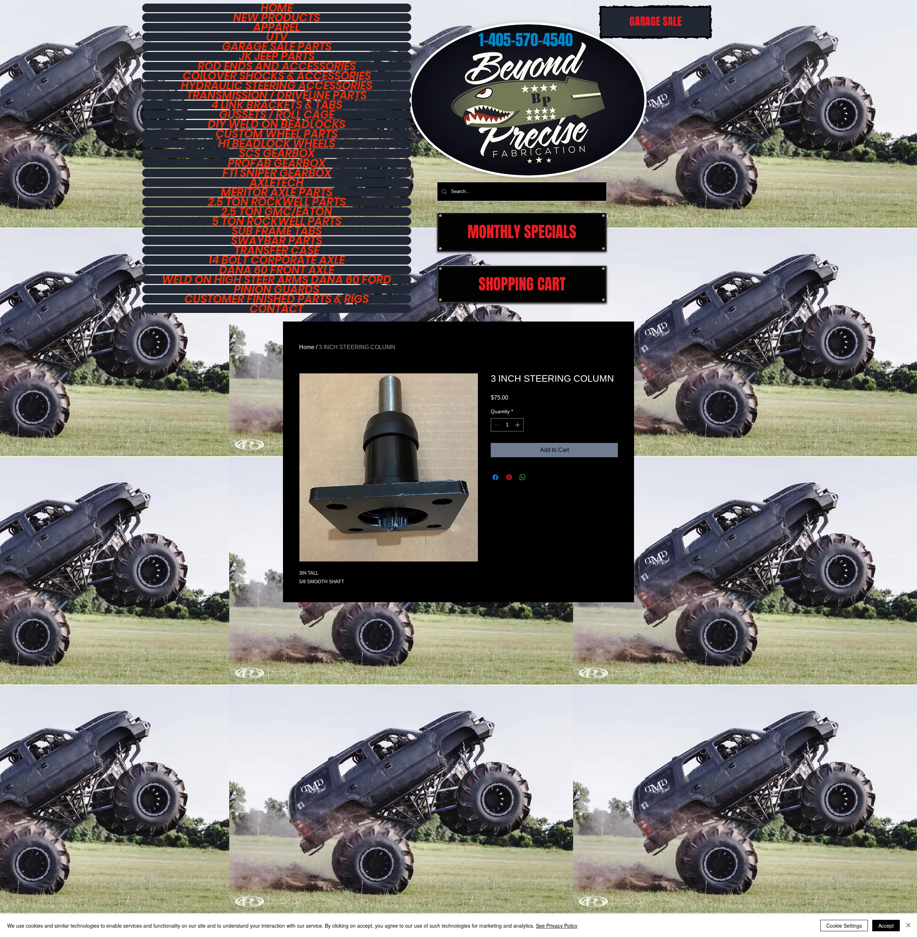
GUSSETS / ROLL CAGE (277, 114)
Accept (886, 925)
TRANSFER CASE (277, 250)
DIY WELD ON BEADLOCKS (277, 124)
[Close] (908, 925)
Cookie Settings (844, 925)
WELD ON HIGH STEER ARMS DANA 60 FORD (277, 279)
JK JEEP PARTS (277, 56)
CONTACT (277, 308)
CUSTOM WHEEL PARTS (277, 134)
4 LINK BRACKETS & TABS (276, 105)
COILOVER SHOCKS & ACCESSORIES (277, 76)
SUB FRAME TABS (277, 231)
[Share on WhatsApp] (522, 477)
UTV (277, 37)
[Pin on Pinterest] (509, 477)
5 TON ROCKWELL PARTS (277, 221)
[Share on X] (536, 477)
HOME (277, 8)
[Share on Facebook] (495, 477)
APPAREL (276, 27)
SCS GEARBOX (277, 153)
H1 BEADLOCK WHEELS (276, 143)
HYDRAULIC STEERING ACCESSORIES (277, 85)
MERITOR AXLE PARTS (277, 192)
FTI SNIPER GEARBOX (276, 173)
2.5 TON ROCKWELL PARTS (277, 202)
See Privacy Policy (556, 925)
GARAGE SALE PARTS (277, 46)
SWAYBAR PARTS (276, 240)
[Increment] (518, 425)
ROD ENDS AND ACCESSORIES (277, 66)
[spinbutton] (507, 425)
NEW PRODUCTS (276, 17)
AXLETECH (277, 182)
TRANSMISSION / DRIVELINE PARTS (277, 95)
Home (307, 347)
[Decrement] (496, 425)
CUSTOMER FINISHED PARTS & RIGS (276, 299)
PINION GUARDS (277, 289)
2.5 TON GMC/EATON (276, 211)
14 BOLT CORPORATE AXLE (276, 260)
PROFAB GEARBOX (277, 163)
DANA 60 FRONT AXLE (276, 270)
